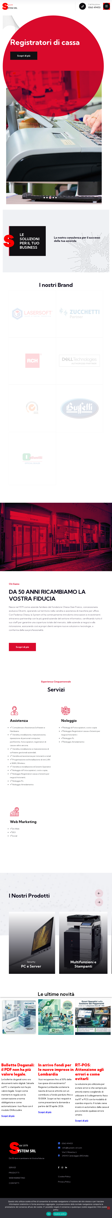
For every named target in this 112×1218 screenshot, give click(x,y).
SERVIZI (12, 1167)
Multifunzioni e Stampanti (33, 964)
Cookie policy (60, 1214)
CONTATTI (14, 1183)
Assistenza (19, 720)
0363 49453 (94, 7)
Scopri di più (23, 55)
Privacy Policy (64, 1181)
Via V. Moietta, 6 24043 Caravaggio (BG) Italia (75, 1154)
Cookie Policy (64, 1176)
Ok (49, 1214)
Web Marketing (23, 821)
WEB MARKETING (17, 1178)
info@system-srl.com (72, 1148)
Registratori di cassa (85, 966)
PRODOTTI (14, 1172)
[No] (108, 1208)
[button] (44, 197)
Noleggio (69, 720)
